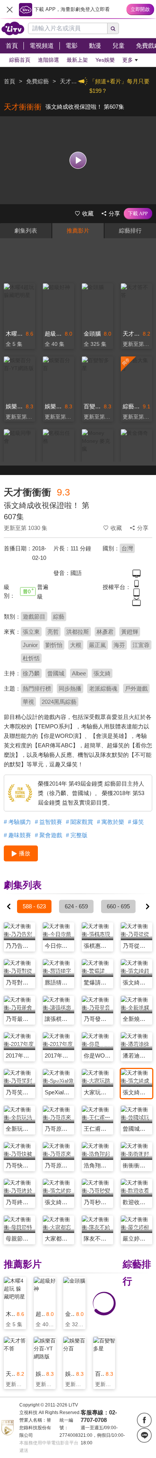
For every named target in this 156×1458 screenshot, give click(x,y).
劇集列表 (25, 230)
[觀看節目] (78, 160)
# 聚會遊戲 (48, 835)
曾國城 (55, 673)
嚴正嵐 (97, 645)
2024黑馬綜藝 (59, 702)
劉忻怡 (53, 645)
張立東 (31, 631)
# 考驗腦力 (17, 822)
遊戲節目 (34, 616)
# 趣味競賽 (17, 835)
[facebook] (144, 1420)
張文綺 (102, 673)
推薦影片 (78, 230)
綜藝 (58, 616)
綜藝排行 (130, 230)
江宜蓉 (141, 645)
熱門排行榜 (37, 688)
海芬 (119, 645)
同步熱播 (70, 688)
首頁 (9, 81)
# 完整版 (76, 835)
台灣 (127, 548)
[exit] (9, 9)
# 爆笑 (136, 822)
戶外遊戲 (136, 688)
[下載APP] (138, 213)
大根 (75, 645)
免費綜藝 (37, 81)
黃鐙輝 (129, 631)
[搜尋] (113, 28)
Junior (30, 645)
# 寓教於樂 (110, 822)
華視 (28, 702)
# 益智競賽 (48, 822)
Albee (79, 673)
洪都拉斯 (77, 631)
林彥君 (105, 631)
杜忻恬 (31, 658)
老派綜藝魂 (103, 688)
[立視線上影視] (13, 28)
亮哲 (53, 631)
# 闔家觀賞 (79, 822)
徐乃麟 (31, 673)
